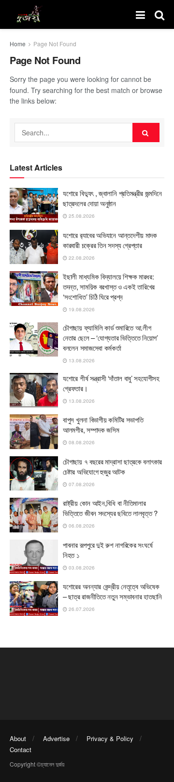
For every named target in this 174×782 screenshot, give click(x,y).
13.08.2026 (81, 360)
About (18, 738)
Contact (20, 749)
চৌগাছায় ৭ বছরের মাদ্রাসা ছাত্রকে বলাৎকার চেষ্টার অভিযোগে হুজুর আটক (112, 466)
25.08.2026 (81, 215)
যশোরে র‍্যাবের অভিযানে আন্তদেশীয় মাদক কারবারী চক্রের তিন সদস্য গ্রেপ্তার (110, 240)
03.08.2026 (81, 567)
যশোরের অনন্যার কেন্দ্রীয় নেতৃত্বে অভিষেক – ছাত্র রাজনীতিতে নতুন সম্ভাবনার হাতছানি (112, 591)
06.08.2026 (81, 525)
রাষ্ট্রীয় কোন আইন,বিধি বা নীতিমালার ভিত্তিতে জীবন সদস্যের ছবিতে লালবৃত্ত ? (110, 508)
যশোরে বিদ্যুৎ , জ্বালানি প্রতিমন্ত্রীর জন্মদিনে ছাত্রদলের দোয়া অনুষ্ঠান (112, 198)
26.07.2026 (81, 609)
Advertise (56, 738)
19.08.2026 (81, 309)
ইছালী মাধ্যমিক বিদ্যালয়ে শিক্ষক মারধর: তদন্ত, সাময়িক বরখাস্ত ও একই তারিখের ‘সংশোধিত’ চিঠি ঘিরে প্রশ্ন (109, 286)
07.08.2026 (81, 484)
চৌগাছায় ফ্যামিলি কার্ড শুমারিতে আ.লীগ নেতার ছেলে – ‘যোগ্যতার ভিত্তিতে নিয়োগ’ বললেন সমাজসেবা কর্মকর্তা (110, 337)
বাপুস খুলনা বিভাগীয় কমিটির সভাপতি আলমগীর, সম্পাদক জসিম (103, 424)
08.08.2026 (81, 442)
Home (18, 44)
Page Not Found (54, 44)
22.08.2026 (81, 257)
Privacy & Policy (110, 738)
